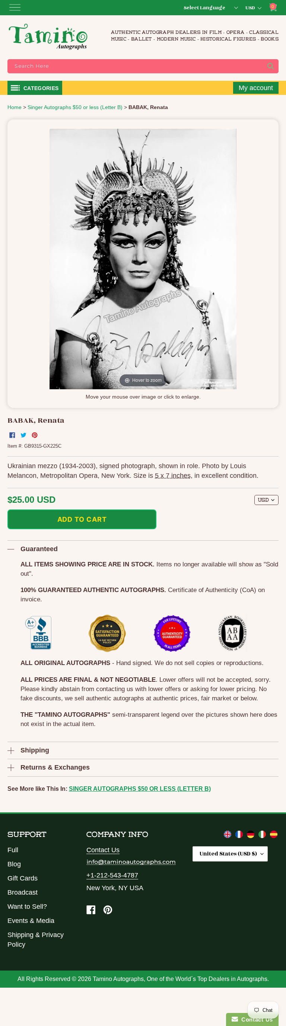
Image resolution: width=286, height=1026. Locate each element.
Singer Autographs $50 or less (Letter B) (140, 789)
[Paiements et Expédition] (240, 836)
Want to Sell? (27, 906)
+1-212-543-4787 (112, 875)
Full (12, 850)
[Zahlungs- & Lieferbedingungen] (251, 836)
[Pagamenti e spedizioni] (263, 836)
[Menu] (14, 7)
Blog (14, 864)
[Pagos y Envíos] (274, 836)
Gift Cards (22, 878)
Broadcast (22, 892)
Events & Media (30, 920)
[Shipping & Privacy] (228, 836)
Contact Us (103, 850)
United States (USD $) (228, 854)
